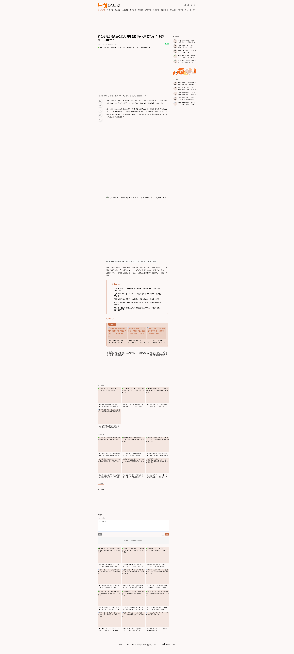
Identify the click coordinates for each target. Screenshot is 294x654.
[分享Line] (100, 106)
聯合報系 (156, 644)
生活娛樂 (125, 10)
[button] (185, 5)
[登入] (191, 5)
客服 (128, 644)
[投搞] (188, 5)
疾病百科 (141, 10)
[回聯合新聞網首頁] (102, 5)
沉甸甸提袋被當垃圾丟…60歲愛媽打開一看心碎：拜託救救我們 (136, 299)
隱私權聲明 (149, 644)
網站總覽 (174, 644)
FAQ (125, 644)
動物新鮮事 (101, 10)
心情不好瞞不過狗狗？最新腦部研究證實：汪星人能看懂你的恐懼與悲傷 (137, 303)
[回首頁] (109, 5)
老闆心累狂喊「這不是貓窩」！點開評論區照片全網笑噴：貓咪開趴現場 (137, 295)
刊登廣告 (120, 644)
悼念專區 (180, 10)
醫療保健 (133, 10)
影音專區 (148, 10)
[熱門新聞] (195, 37)
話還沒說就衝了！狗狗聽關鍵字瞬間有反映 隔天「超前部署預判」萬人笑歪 (137, 289)
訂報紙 (162, 644)
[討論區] (100, 110)
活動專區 (156, 10)
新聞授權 (133, 644)
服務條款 (140, 644)
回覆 (167, 534)
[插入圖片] (163, 534)
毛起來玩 (110, 10)
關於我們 (168, 644)
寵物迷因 (173, 10)
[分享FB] (100, 101)
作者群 (195, 10)
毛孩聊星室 (164, 10)
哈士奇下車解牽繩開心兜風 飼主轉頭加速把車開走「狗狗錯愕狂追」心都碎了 (137, 309)
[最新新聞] (195, 79)
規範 (100, 534)
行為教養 (118, 10)
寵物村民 (188, 10)
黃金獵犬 (110, 318)
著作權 (144, 644)
